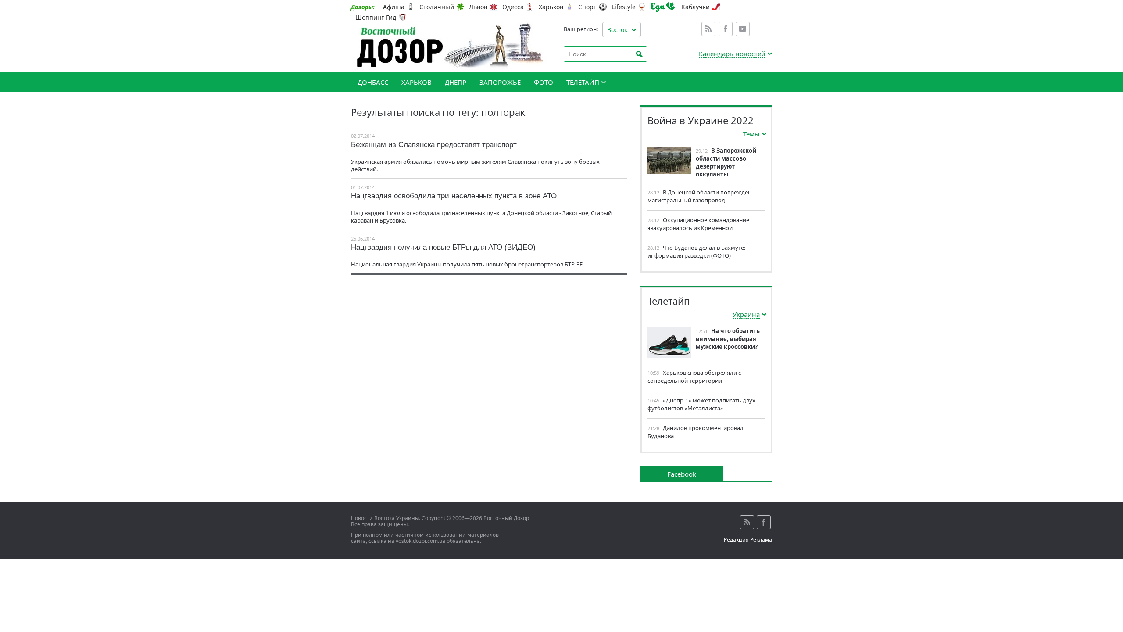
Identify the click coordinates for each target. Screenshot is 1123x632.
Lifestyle (624, 7)
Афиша (393, 7)
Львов (478, 7)
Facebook (726, 29)
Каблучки (695, 7)
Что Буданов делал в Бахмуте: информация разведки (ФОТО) (696, 251)
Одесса (513, 7)
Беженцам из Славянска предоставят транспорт (434, 144)
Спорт (587, 7)
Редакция (736, 539)
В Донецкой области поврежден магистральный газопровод (699, 196)
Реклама (761, 539)
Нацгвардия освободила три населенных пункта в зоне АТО (454, 196)
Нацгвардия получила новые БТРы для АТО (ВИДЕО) (443, 247)
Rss (708, 29)
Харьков (551, 7)
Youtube (743, 29)
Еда (663, 7)
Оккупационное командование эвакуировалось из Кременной (698, 224)
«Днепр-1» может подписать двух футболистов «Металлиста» (701, 404)
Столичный (436, 7)
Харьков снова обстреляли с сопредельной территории (694, 376)
